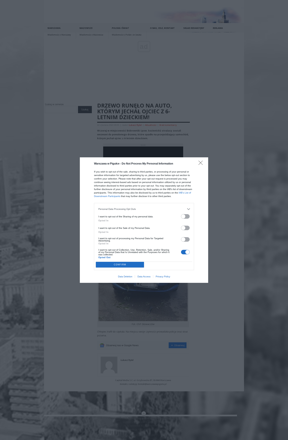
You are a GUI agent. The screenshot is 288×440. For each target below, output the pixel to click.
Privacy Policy (163, 276)
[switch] (185, 216)
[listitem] (144, 209)
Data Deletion (125, 276)
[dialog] (144, 220)
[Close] (201, 164)
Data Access (144, 276)
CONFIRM (120, 264)
